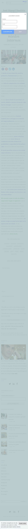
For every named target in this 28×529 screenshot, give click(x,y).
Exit (25, 14)
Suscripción (7, 31)
